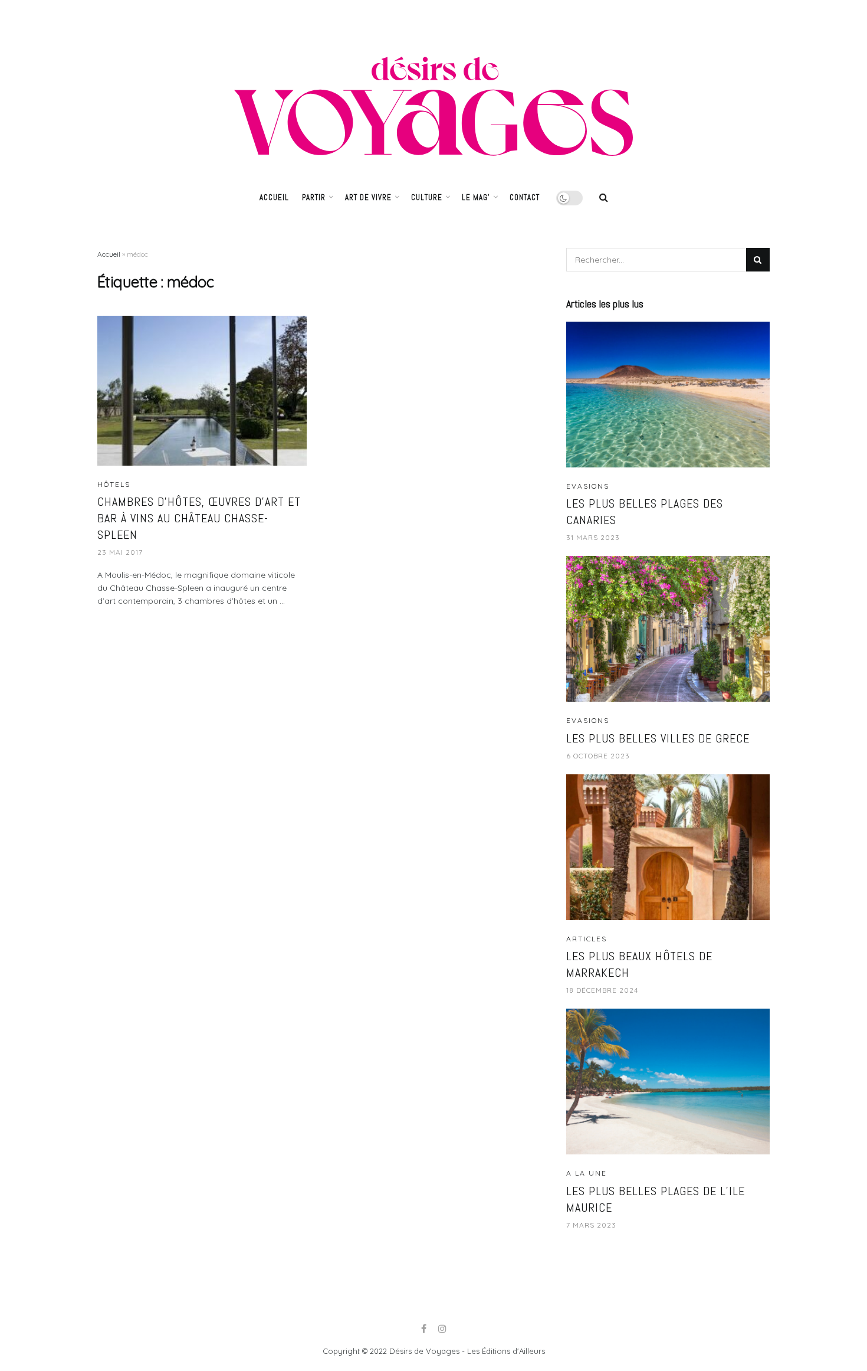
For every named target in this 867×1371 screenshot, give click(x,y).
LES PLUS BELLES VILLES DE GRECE (658, 738)
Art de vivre (368, 197)
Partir (314, 197)
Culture (426, 197)
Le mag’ (476, 197)
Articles (586, 939)
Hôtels (113, 484)
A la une (586, 1173)
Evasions (587, 486)
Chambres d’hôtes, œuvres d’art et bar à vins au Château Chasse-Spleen (199, 518)
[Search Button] (758, 259)
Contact (525, 197)
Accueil (274, 197)
